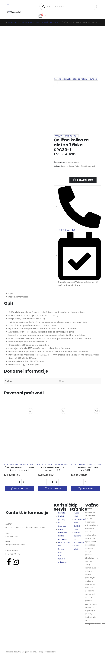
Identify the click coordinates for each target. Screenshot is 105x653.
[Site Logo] (14, 12)
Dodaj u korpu (85, 180)
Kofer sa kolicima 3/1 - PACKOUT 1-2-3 (52, 469)
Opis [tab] (10, 293)
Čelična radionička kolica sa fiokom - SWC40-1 (19, 469)
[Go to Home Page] (3, 22)
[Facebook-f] (8, 561)
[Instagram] (15, 561)
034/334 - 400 (11, 537)
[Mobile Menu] (9, 4)
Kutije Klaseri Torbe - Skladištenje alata (80, 166)
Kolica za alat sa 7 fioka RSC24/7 (86, 469)
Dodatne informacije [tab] (18, 296)
